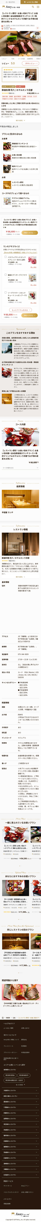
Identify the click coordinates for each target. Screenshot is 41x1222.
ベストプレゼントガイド (11, 1192)
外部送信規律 (25, 1052)
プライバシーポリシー (10, 1052)
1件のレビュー (30, 63)
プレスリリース (8, 1046)
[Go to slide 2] (19, 919)
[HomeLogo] (20, 1214)
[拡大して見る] (7, 146)
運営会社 (24, 1039)
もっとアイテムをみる (20, 310)
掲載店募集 (7, 1203)
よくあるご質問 (8, 1028)
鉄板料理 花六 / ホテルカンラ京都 (15, 558)
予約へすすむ (28, 233)
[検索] (33, 7)
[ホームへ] (11, 7)
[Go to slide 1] (18, 919)
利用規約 (24, 1046)
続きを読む (19, 120)
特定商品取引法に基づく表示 (11, 1058)
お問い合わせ (25, 1028)
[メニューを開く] (38, 7)
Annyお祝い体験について (11, 1039)
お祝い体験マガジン (27, 1192)
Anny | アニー (25, 1185)
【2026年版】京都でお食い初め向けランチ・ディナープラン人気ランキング (21, 1004)
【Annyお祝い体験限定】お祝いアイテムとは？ (20, 252)
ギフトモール (8, 1185)
